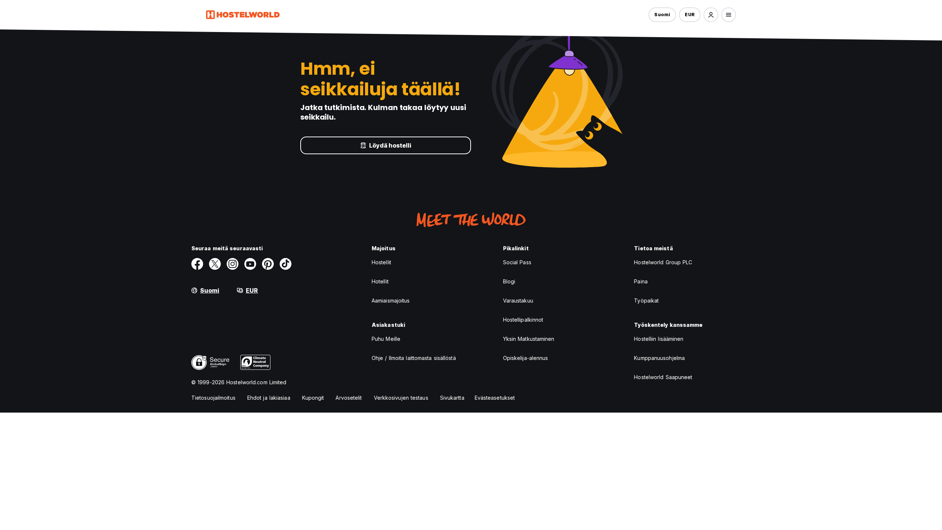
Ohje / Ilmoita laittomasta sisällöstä (414, 358)
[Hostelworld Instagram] (232, 264)
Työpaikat (646, 300)
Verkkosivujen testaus (401, 398)
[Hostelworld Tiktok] (285, 264)
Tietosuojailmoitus (213, 398)
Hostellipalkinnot (523, 320)
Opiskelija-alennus (525, 358)
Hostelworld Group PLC (663, 262)
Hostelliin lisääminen (658, 339)
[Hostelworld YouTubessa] (250, 264)
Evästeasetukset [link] (495, 398)
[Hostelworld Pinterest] (268, 264)
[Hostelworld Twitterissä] (215, 264)
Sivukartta (452, 398)
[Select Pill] (711, 14)
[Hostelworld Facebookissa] (197, 264)
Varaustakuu (518, 300)
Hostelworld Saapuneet (663, 377)
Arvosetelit (349, 398)
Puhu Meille (386, 339)
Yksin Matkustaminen (529, 339)
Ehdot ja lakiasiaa (268, 398)
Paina (641, 281)
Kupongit (313, 398)
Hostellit (381, 262)
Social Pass (517, 262)
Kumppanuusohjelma (659, 358)
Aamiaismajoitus (391, 300)
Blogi (509, 281)
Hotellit (380, 281)
